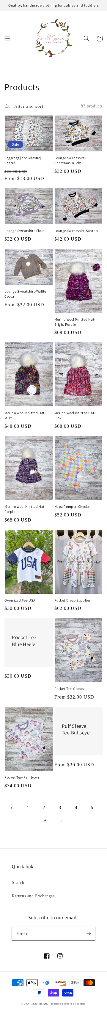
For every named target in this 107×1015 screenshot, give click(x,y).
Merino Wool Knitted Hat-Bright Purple (75, 322)
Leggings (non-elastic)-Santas (23, 160)
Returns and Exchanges (33, 896)
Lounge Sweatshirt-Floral (24, 230)
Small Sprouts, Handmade (46, 1003)
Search (18, 882)
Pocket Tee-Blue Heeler (25, 640)
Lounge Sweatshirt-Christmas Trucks (70, 160)
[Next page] (61, 821)
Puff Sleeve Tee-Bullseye (76, 729)
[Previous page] (11, 807)
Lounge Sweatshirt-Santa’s (76, 230)
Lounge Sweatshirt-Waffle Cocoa (25, 294)
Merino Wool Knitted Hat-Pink (75, 415)
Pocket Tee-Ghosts (69, 688)
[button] (7, 38)
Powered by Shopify (74, 1003)
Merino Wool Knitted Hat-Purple (25, 509)
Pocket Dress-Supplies (72, 600)
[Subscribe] (88, 933)
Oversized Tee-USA (19, 600)
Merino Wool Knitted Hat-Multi (25, 415)
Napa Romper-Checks (72, 506)
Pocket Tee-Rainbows (22, 777)
